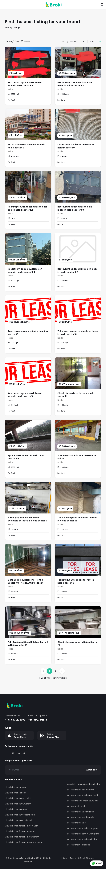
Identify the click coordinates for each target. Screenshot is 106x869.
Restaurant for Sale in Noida (80, 811)
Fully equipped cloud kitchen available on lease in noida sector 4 (27, 519)
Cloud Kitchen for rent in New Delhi (21, 825)
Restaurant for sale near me (80, 789)
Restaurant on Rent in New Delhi (82, 800)
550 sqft (14, 342)
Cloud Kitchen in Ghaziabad (18, 820)
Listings (16, 27)
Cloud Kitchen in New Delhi (18, 798)
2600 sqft (64, 280)
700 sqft (14, 653)
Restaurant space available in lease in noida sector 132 (77, 270)
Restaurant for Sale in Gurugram (82, 828)
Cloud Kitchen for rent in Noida (20, 831)
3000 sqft (15, 280)
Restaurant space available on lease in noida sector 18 (25, 395)
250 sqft (63, 591)
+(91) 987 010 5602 (15, 719)
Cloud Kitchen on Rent (15, 787)
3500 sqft (64, 94)
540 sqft (64, 156)
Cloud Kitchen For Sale (15, 792)
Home (8, 27)
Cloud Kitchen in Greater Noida (20, 814)
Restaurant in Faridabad (78, 844)
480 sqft (64, 405)
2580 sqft (15, 94)
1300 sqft (14, 405)
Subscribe (91, 769)
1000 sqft (64, 529)
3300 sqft (15, 467)
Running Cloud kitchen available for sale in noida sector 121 (27, 208)
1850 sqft (14, 591)
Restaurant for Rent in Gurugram (83, 833)
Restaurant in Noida (76, 806)
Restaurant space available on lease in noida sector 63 (74, 84)
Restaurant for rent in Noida (80, 817)
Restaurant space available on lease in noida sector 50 (74, 208)
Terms (73, 858)
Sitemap (90, 858)
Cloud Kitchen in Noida (16, 809)
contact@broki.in (37, 719)
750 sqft (63, 218)
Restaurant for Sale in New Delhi (82, 795)
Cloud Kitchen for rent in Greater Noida (24, 842)
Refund (81, 858)
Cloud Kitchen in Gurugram (18, 803)
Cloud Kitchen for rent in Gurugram (22, 836)
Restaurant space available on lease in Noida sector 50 (25, 84)
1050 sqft (64, 342)
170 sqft (14, 218)
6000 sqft (64, 467)
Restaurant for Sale (76, 822)
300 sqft (63, 653)
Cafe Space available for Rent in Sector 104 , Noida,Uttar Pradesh (25, 581)
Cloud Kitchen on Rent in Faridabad (84, 784)
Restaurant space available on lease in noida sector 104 (25, 270)
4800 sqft (15, 156)
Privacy (65, 858)
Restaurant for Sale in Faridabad (82, 839)
